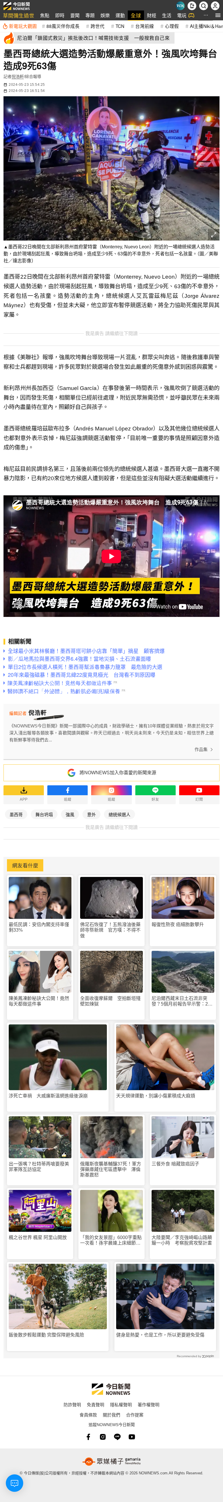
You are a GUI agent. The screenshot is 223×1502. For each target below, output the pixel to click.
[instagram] (103, 1437)
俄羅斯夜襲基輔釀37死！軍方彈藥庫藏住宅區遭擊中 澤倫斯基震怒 (110, 1169)
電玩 (181, 15)
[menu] (218, 15)
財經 (151, 15)
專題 (90, 15)
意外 (91, 814)
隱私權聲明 (121, 1404)
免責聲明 (95, 1404)
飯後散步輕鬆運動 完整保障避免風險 (46, 1334)
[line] (117, 1437)
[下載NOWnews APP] (192, 5)
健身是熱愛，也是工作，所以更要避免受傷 (160, 1334)
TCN (120, 26)
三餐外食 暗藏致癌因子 (175, 1163)
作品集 (201, 749)
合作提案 (134, 1414)
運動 (120, 15)
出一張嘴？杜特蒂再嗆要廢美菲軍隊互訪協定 (39, 1166)
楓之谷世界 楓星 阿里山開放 (38, 1237)
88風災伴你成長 (63, 26)
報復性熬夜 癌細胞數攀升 (178, 924)
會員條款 (88, 1414)
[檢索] (203, 5)
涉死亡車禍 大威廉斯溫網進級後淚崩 (48, 1095)
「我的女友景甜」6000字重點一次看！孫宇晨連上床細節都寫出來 (111, 1240)
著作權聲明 (148, 1404)
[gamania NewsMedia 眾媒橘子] (111, 1461)
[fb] (88, 1437)
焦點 (44, 15)
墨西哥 (16, 814)
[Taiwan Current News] (180, 5)
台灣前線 (144, 26)
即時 (59, 15)
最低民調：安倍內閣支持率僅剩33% (39, 927)
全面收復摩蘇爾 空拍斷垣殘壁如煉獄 (110, 1001)
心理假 (172, 26)
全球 (136, 15)
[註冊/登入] (215, 5)
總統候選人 (119, 814)
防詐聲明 (72, 1404)
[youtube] (132, 1437)
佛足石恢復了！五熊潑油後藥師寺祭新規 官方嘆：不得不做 (110, 930)
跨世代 (98, 26)
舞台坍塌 (44, 814)
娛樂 (105, 15)
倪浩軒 (18, 76)
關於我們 (111, 1414)
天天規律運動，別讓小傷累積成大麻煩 (155, 1095)
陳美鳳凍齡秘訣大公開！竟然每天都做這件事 (39, 1001)
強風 (70, 814)
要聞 (75, 15)
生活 (166, 15)
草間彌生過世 (18, 15)
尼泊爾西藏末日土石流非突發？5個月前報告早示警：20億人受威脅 (181, 1001)
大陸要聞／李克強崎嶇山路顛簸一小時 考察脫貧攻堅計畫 (182, 1240)
